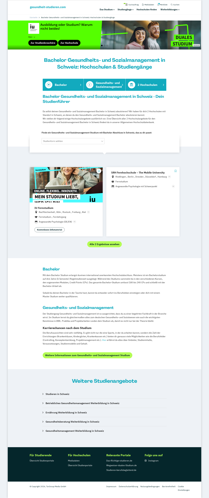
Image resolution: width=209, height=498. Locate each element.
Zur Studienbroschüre (43, 42)
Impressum (111, 486)
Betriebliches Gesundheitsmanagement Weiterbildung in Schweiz (82, 403)
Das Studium (106, 9)
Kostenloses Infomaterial (49, 229)
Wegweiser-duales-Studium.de (121, 465)
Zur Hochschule (69, 42)
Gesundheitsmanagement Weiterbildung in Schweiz (75, 430)
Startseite (33, 17)
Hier (104, 340)
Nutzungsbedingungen (150, 486)
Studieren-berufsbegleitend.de (121, 470)
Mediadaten (74, 460)
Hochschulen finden (147, 9)
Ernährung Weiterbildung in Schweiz (66, 412)
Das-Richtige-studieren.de (119, 460)
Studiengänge (125, 9)
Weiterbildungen (169, 9)
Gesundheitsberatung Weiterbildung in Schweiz (72, 421)
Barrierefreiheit (168, 486)
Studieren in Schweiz (57, 394)
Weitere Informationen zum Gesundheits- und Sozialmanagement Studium (87, 355)
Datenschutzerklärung (128, 486)
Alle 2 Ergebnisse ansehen (104, 244)
